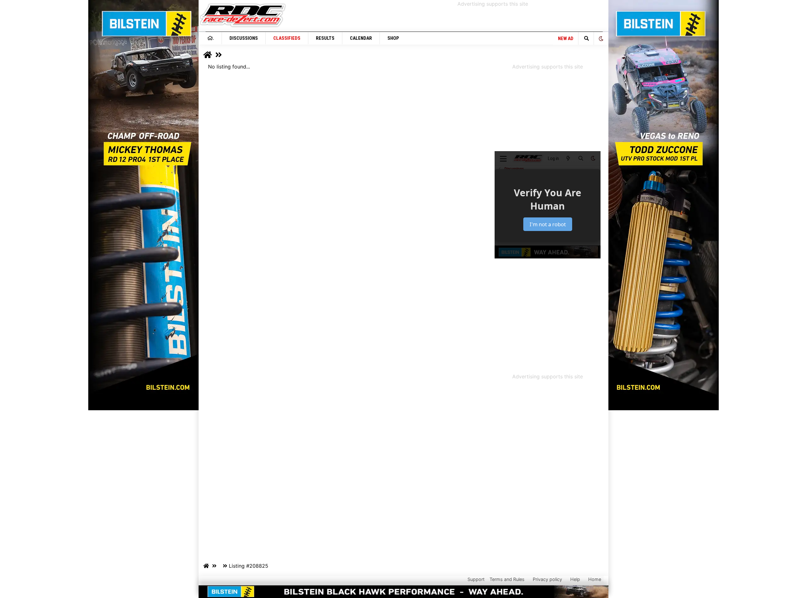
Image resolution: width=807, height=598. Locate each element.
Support (476, 579)
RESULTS (325, 38)
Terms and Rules (507, 579)
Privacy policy (547, 579)
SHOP (393, 38)
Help (575, 579)
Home (594, 579)
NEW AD (565, 38)
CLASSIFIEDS (286, 38)
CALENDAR (361, 38)
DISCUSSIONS (243, 38)
